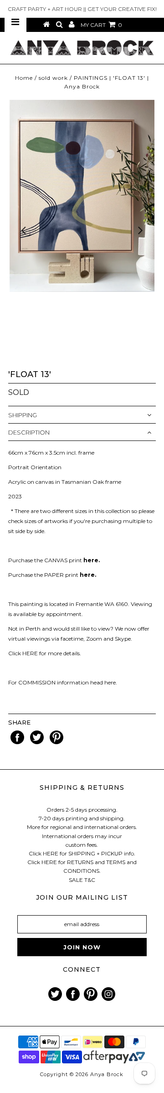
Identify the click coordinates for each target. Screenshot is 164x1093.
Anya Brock (106, 1074)
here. (110, 682)
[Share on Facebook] (18, 742)
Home (24, 77)
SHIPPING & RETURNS (82, 787)
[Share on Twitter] (37, 742)
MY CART (101, 24)
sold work (53, 77)
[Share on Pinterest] (56, 742)
